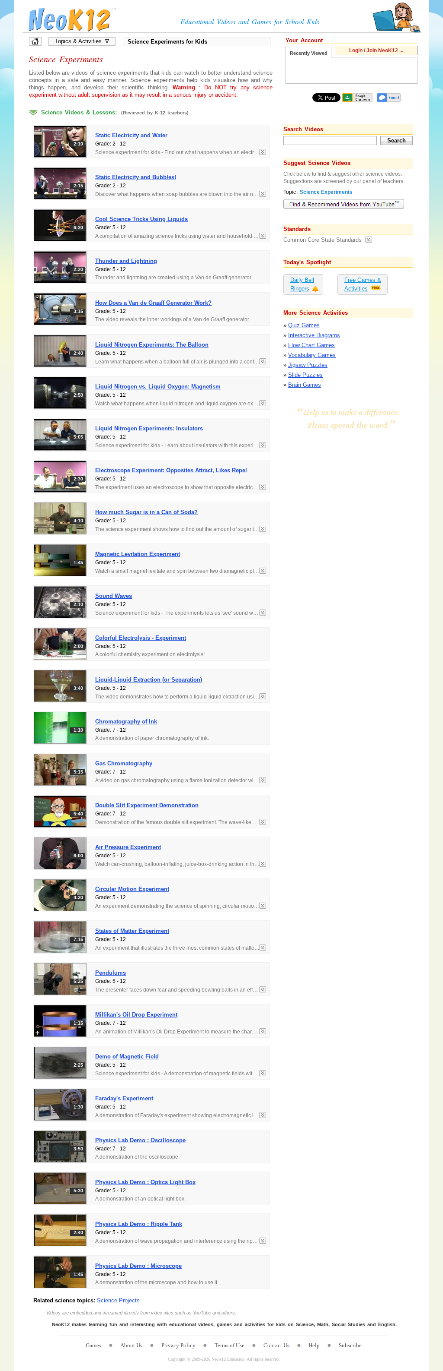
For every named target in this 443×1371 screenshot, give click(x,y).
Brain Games (304, 385)
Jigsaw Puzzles (307, 365)
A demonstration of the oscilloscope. (137, 1157)
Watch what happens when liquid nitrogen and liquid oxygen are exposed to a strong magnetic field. (180, 404)
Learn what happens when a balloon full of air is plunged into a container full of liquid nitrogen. (180, 362)
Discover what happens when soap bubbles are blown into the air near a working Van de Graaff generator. (180, 194)
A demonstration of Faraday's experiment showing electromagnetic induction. (180, 1115)
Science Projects (118, 1300)
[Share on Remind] (389, 97)
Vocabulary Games (312, 355)
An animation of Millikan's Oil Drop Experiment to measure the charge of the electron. (180, 1032)
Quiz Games (304, 325)
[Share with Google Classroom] (357, 97)
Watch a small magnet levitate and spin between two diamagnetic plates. (180, 571)
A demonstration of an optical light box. (140, 1199)
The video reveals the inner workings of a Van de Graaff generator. (172, 319)
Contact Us (276, 1345)
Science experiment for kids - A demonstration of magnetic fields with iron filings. (180, 1074)
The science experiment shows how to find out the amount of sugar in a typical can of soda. (180, 529)
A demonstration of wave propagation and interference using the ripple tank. (180, 1241)
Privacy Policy (178, 1345)
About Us (131, 1345)
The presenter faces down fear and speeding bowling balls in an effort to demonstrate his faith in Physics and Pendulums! (180, 990)
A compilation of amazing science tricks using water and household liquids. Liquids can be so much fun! (180, 236)
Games (93, 1345)
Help (314, 1345)
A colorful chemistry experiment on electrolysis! (150, 654)
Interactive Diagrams (314, 335)
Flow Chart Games (311, 345)
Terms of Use (229, 1345)
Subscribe (350, 1345)
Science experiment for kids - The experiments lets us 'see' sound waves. (180, 613)
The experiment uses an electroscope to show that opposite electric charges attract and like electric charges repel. (180, 487)
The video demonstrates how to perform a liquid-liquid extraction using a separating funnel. (180, 697)
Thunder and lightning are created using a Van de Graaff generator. (173, 278)
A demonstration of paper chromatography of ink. (152, 738)
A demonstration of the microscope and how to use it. (156, 1282)
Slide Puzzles (305, 375)
